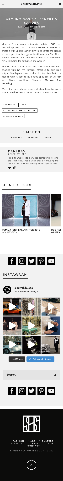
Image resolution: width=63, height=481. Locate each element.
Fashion (18, 441)
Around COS (10, 105)
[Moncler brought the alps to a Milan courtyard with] (31, 325)
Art (33, 441)
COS (53, 44)
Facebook (17, 137)
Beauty (19, 443)
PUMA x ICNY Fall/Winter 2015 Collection (21, 231)
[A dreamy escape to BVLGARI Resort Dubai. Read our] (51, 307)
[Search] (60, 4)
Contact (33, 446)
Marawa (49, 80)
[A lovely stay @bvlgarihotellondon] (12, 307)
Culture (48, 441)
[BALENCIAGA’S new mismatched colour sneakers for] (31, 345)
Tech (50, 443)
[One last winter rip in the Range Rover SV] (12, 345)
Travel (35, 443)
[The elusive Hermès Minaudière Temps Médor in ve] (51, 325)
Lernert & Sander (47, 47)
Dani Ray (22, 27)
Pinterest (33, 137)
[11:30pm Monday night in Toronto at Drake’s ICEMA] (12, 325)
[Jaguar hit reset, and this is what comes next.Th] (51, 345)
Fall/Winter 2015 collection (19, 110)
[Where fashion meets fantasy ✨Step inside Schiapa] (31, 307)
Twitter (47, 137)
